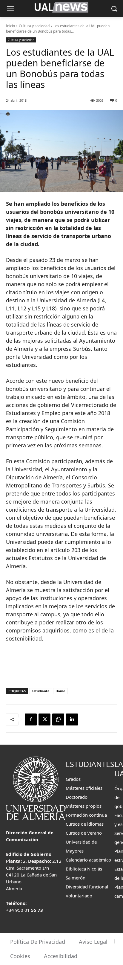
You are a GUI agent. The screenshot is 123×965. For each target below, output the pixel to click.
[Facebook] (31, 719)
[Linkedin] (72, 719)
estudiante (41, 691)
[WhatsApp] (58, 719)
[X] (44, 719)
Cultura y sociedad (34, 25)
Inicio (10, 25)
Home (60, 691)
